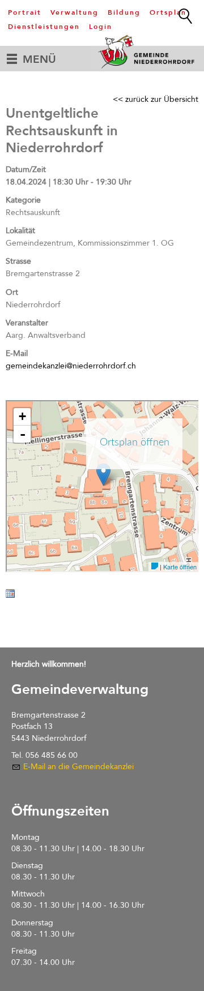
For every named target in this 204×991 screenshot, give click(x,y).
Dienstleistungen (44, 26)
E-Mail (17, 353)
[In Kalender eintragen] (10, 595)
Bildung (124, 12)
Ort (12, 292)
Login (100, 26)
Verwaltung (74, 12)
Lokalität (20, 230)
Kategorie (23, 200)
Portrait (24, 12)
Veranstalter (27, 323)
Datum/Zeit (26, 169)
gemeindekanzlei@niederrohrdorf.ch (71, 366)
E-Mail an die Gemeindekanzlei (78, 766)
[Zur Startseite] (147, 51)
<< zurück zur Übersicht (155, 99)
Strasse (18, 261)
